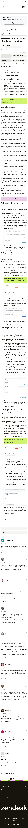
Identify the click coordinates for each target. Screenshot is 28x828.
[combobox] (14, 528)
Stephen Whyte (8, 559)
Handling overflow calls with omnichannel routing (15, 82)
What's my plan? (23, 52)
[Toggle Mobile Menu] (25, 2)
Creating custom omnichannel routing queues (13, 130)
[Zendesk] (14, 807)
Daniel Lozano (8, 686)
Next (17, 779)
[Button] (2, 520)
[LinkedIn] (9, 34)
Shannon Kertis (8, 710)
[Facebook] (4, 34)
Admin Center (8, 216)
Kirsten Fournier (9, 540)
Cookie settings (7, 818)
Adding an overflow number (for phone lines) (14, 86)
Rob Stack (7, 45)
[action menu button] (26, 540)
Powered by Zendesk (15, 824)
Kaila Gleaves (8, 731)
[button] (13, 786)
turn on (7, 110)
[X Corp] (7, 34)
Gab (6, 633)
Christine (7, 753)
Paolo (2, 565)
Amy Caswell (8, 664)
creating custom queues (17, 112)
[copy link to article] (2, 34)
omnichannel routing (14, 110)
